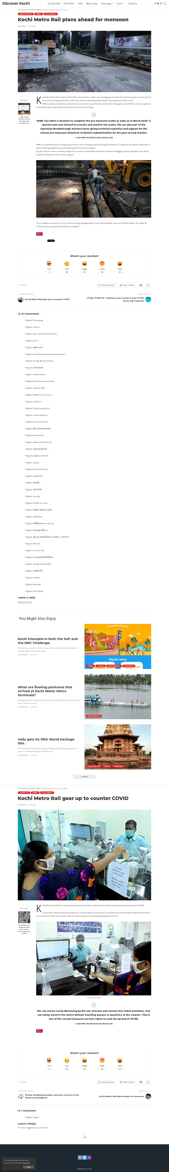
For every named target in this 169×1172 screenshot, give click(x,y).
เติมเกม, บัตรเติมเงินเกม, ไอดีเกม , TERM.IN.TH (51, 537)
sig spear (36, 462)
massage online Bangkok (42, 564)
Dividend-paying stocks (41, 408)
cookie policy (26, 1163)
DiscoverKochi (26, 14)
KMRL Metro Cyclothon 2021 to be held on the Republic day (24, 120)
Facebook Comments (25, 602)
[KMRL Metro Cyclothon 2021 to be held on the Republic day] (24, 109)
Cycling (100, 666)
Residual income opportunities (44, 381)
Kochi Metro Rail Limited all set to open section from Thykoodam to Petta (24, 929)
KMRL (38, 14)
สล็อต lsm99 (38, 347)
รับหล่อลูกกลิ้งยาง (40, 530)
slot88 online (37, 516)
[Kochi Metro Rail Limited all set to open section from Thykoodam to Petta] (24, 917)
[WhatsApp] (148, 285)
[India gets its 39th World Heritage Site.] (117, 746)
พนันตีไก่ (36, 482)
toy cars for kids (38, 550)
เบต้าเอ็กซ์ (37, 489)
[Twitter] (157, 3)
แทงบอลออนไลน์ (40, 449)
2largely (36, 1117)
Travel (107, 766)
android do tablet (39, 388)
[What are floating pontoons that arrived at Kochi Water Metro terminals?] (117, 696)
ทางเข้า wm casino (40, 503)
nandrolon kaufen (39, 374)
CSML (90, 666)
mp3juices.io (37, 401)
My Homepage (38, 320)
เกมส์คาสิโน (38, 571)
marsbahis (36, 577)
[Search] (165, 3)
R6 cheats (36, 543)
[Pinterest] (141, 285)
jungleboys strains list (40, 455)
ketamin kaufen (38, 435)
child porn (36, 327)
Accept (28, 1167)
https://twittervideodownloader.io (45, 334)
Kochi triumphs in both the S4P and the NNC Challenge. (48, 641)
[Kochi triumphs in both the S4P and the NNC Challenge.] (117, 646)
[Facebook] (155, 3)
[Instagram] (160, 3)
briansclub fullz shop (40, 469)
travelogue (118, 766)
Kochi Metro (51, 14)
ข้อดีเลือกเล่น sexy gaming (43, 523)
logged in (30, 1127)
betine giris (37, 584)
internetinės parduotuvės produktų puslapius (49, 354)
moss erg (36, 496)
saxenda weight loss (40, 415)
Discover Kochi (16, 3)
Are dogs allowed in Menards (43, 361)
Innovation (129, 666)
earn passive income (40, 422)
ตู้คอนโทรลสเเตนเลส (41, 428)
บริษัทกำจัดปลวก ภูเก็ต (42, 510)
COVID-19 (24, 793)
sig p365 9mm (38, 476)
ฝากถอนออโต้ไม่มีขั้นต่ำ (43, 557)
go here (35, 340)
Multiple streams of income (42, 395)
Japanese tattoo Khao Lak (42, 442)
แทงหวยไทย (38, 367)
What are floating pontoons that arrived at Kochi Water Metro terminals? (45, 691)
